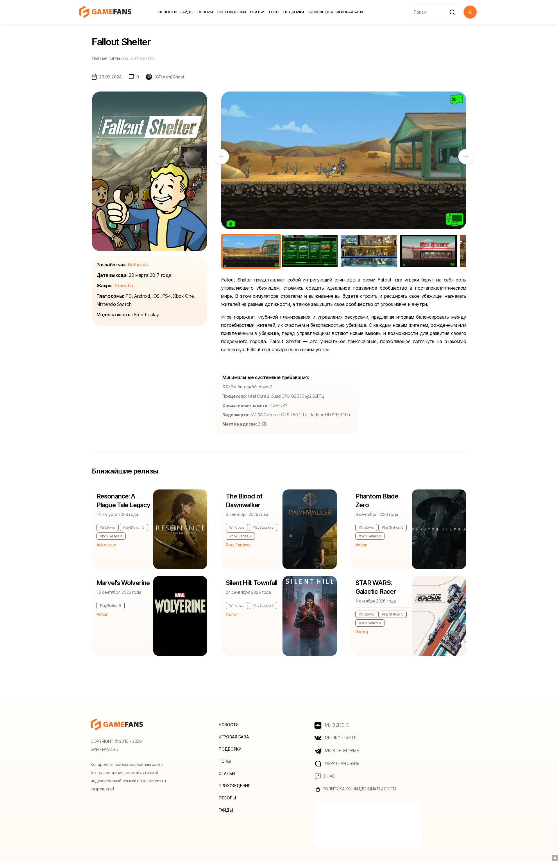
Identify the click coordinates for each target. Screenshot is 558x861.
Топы (273, 12)
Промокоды (320, 12)
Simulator (124, 285)
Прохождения (231, 12)
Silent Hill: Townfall (251, 582)
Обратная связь (342, 763)
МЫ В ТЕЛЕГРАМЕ (341, 750)
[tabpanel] (343, 160)
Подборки (293, 12)
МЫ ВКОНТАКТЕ (340, 737)
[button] (470, 12)
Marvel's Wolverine (123, 582)
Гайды (187, 12)
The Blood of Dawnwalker (244, 500)
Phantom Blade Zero (376, 500)
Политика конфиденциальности (358, 788)
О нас (328, 776)
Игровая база (350, 12)
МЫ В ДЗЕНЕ (336, 724)
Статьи (257, 12)
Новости (167, 12)
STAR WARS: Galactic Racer (375, 587)
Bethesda (138, 265)
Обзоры (205, 12)
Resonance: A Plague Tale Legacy (123, 500)
